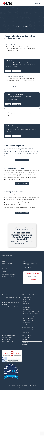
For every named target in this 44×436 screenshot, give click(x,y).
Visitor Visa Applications (28, 320)
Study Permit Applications (28, 315)
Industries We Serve (6, 339)
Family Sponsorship (26, 322)
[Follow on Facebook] (24, 267)
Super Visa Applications (28, 318)
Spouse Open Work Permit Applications (31, 313)
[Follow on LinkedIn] (30, 267)
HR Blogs (4, 343)
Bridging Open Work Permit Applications (31, 311)
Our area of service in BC (27, 327)
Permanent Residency (27, 297)
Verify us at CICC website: (10, 306)
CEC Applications (26, 299)
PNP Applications (26, 301)
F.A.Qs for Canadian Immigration (29, 331)
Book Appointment (22, 26)
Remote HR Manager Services (8, 335)
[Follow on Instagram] (28, 267)
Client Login (24, 339)
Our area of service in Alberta (28, 329)
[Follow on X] (26, 267)
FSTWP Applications (27, 304)
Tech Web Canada (23, 387)
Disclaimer (24, 344)
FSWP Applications (27, 303)
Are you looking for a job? (7, 341)
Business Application (26, 324)
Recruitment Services (7, 337)
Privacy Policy (25, 342)
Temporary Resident (26, 307)
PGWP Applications (27, 309)
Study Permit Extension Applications (31, 316)
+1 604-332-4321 (32, 279)
